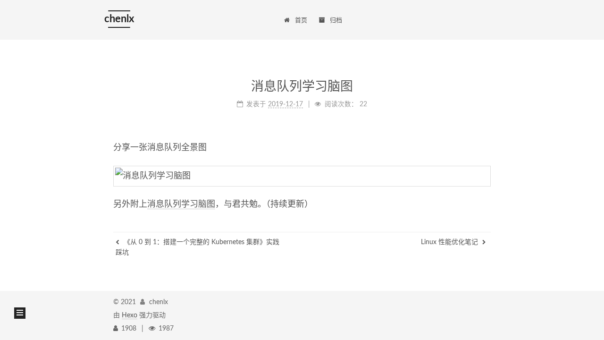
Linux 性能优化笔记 (450, 242)
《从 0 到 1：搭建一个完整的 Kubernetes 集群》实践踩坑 (197, 247)
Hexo (129, 315)
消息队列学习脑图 (181, 204)
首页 (301, 20)
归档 (336, 20)
